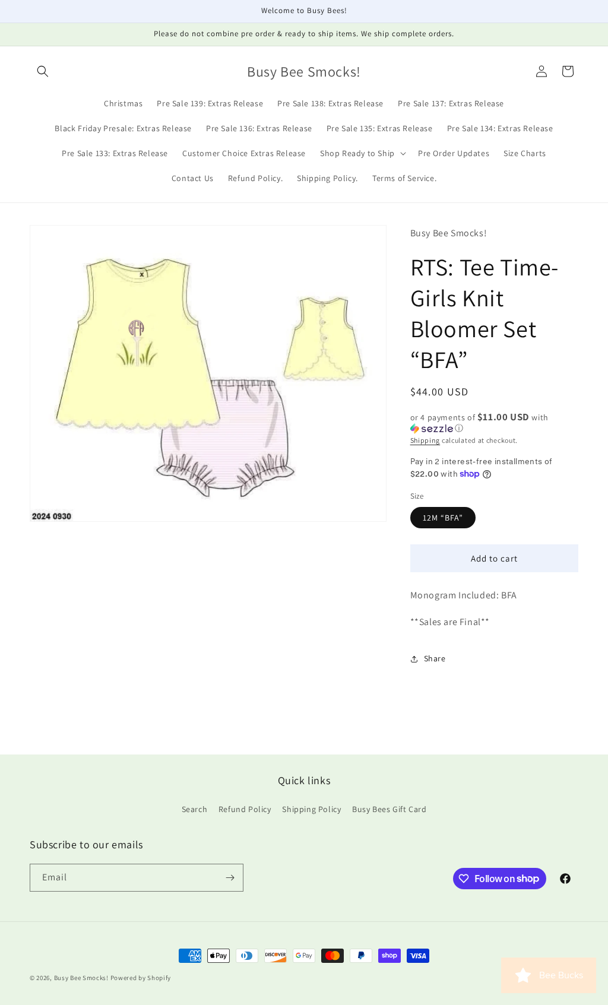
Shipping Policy (311, 809)
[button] (43, 71)
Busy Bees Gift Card (389, 809)
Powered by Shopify (141, 978)
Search (195, 809)
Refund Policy (244, 809)
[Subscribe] (230, 878)
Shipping (425, 440)
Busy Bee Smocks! (82, 978)
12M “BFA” (443, 517)
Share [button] (435, 658)
